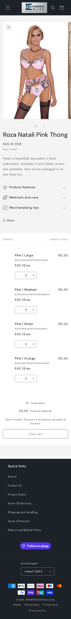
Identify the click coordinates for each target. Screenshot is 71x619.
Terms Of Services (19, 503)
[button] (8, 7)
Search (12, 476)
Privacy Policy (17, 494)
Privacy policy (50, 604)
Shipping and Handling (23, 512)
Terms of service (37, 610)
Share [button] (10, 220)
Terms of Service (18, 521)
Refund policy (32, 604)
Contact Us (15, 485)
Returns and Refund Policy (24, 530)
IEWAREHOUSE (34, 599)
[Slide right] (44, 126)
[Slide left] (26, 126)
